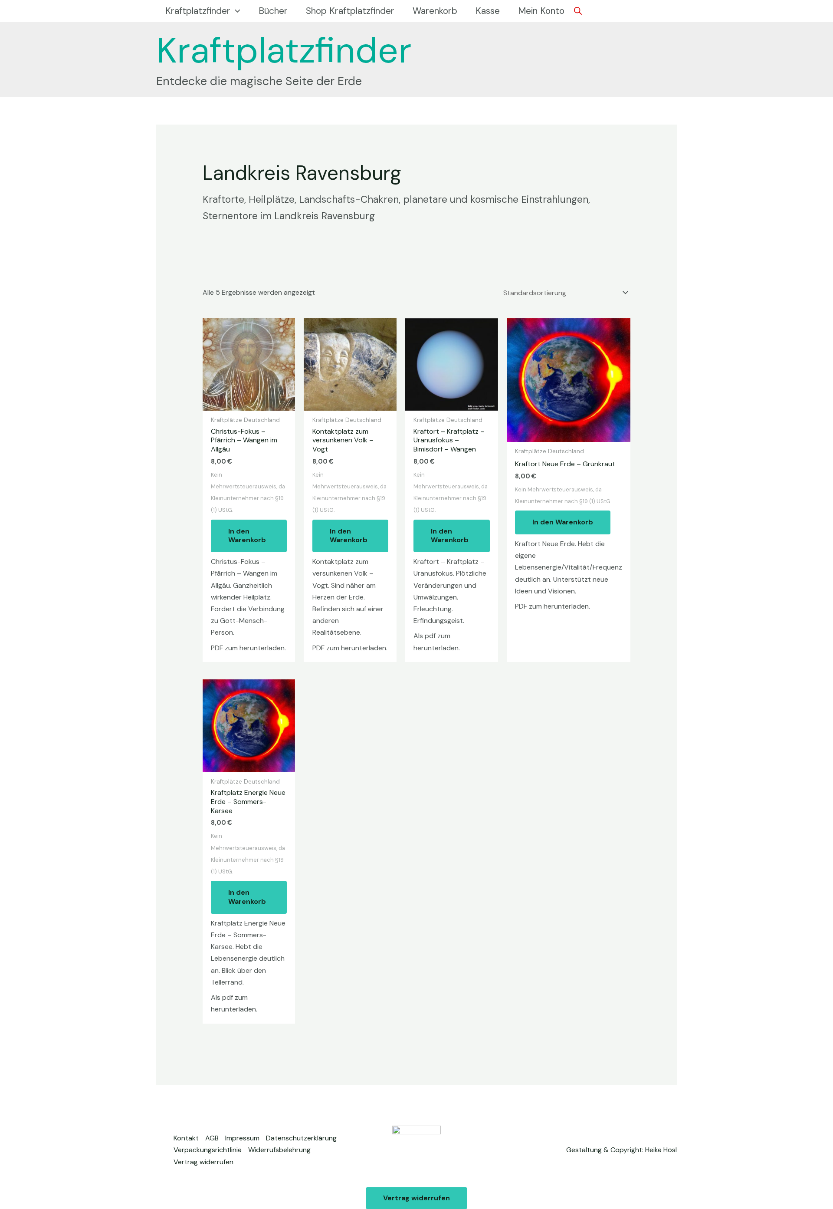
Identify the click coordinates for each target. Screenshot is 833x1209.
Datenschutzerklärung (301, 1138)
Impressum (242, 1138)
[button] (235, 11)
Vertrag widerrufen (203, 1161)
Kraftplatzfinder (284, 50)
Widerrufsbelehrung (279, 1149)
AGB (212, 1138)
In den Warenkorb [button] (247, 536)
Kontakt (186, 1138)
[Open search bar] (578, 11)
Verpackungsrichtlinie (208, 1149)
